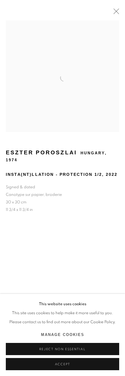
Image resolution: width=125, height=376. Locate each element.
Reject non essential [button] (62, 349)
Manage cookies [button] (62, 335)
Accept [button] (62, 364)
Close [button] (114, 13)
